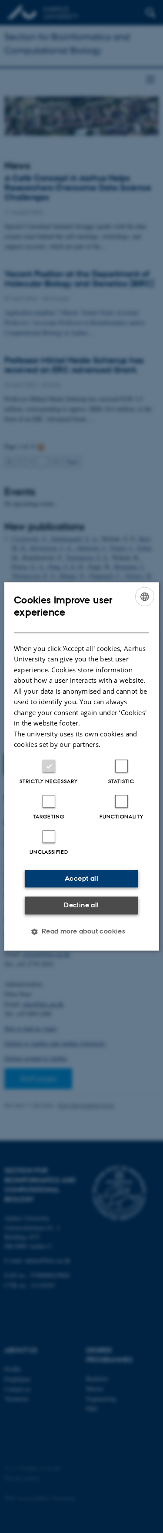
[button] (82, 932)
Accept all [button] (81, 878)
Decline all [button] (81, 905)
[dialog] (81, 766)
